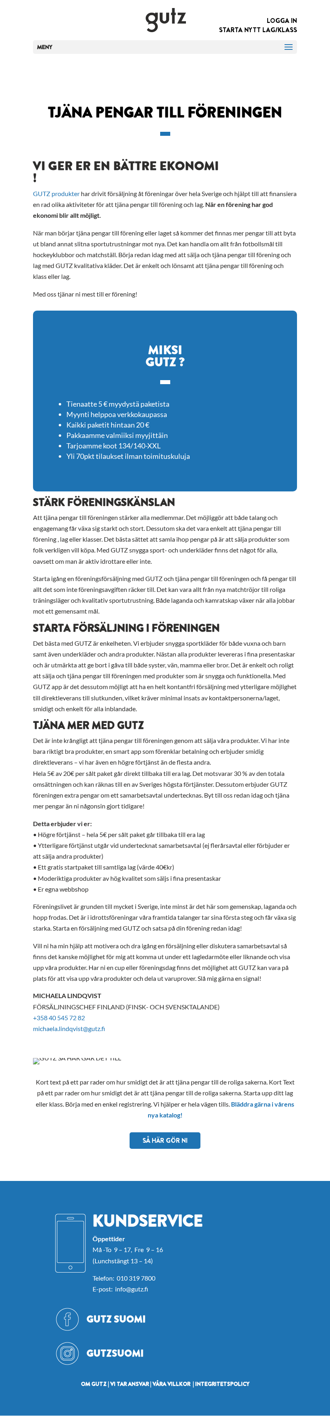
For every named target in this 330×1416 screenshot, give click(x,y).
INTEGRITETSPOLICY (222, 1384)
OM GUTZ (94, 1384)
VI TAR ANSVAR (129, 1384)
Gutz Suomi (116, 1319)
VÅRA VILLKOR (171, 1384)
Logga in (282, 20)
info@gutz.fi (131, 1289)
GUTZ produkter (56, 193)
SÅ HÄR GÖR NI (165, 1140)
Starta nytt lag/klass (258, 30)
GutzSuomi (115, 1353)
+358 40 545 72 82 (59, 1017)
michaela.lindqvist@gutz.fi (69, 1028)
